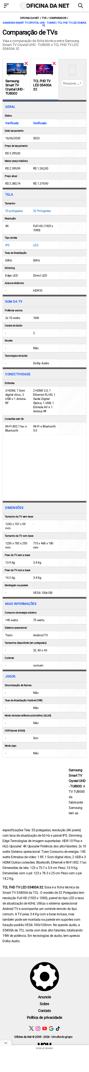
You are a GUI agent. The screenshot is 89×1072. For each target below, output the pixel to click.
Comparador (57, 17)
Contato (44, 1010)
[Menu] (7, 6)
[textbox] (72, 83)
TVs (44, 17)
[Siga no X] (31, 1028)
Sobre (44, 1004)
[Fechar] (26, 63)
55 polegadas (14, 211)
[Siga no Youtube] (44, 1028)
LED (35, 245)
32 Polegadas (42, 211)
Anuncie (44, 997)
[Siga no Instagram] (38, 1028)
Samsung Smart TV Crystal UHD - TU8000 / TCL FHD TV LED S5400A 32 (44, 24)
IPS (7, 245)
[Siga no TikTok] (57, 1028)
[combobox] (72, 83)
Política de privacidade (44, 1017)
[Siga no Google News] (51, 1028)
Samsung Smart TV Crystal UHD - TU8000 (14, 87)
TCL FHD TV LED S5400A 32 (42, 85)
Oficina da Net (29, 17)
